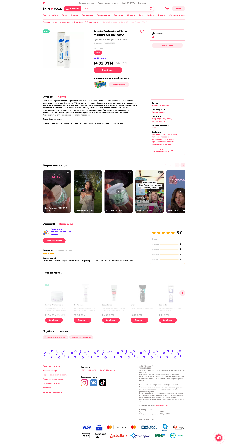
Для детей (118, 15)
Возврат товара (50, 371)
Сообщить (108, 70)
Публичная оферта (51, 383)
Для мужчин (87, 15)
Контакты (142, 3)
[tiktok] (102, 382)
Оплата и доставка (86, 3)
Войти (178, 9)
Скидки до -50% (50, 15)
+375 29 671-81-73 (88, 370)
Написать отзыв (54, 241)
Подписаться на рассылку (108, 3)
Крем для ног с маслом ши (81, 337)
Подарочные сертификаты (55, 375)
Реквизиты (47, 388)
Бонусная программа (52, 392)
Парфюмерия (103, 15)
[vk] (93, 382)
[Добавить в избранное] (142, 31)
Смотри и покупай (177, 15)
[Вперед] (182, 293)
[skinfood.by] (52, 8)
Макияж (131, 15)
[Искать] (151, 8)
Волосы (74, 15)
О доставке (167, 45)
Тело (141, 15)
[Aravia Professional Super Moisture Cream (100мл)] (63, 50)
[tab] (48, 96)
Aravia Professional (160, 105)
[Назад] (177, 165)
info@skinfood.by (108, 370)
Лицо (64, 15)
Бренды (162, 15)
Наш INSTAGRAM (128, 3)
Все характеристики (161, 150)
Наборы (150, 15)
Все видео (169, 165)
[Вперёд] (182, 165)
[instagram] (84, 382)
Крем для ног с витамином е (55, 337)
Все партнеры (119, 85)
